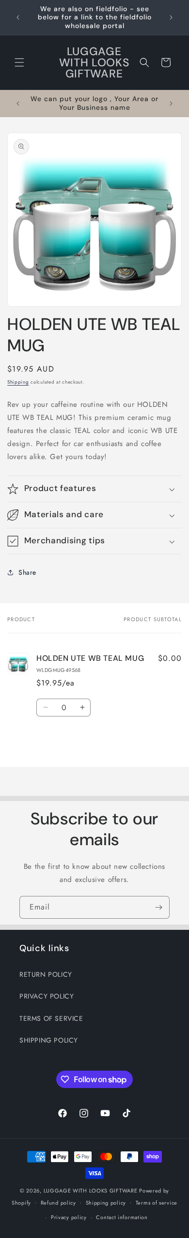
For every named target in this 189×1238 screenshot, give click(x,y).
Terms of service (156, 1203)
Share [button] (27, 572)
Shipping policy (106, 1203)
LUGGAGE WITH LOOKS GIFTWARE (91, 1190)
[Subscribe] (158, 907)
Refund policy (58, 1203)
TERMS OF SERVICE (51, 1018)
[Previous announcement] (18, 17)
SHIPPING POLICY (48, 1040)
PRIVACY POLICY (46, 996)
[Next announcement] (171, 17)
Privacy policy (69, 1217)
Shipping (18, 382)
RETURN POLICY (45, 974)
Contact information (121, 1217)
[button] (19, 62)
